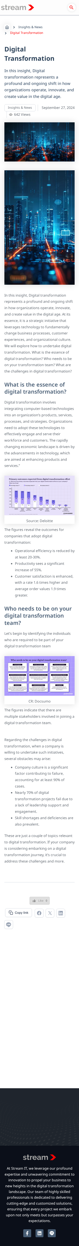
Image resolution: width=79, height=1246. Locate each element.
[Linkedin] (61, 913)
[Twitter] (50, 913)
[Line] (9, 925)
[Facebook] (39, 913)
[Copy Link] (18, 913)
